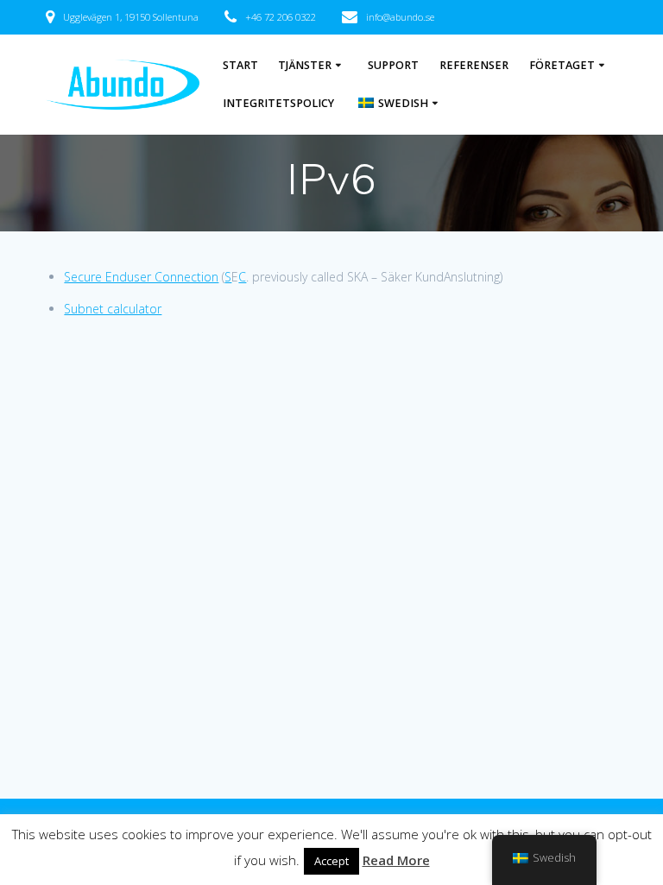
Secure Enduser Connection (141, 277)
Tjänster (305, 65)
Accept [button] (331, 861)
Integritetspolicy (278, 103)
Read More (396, 860)
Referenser (473, 65)
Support (393, 65)
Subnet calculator (112, 308)
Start (240, 65)
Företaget (562, 65)
